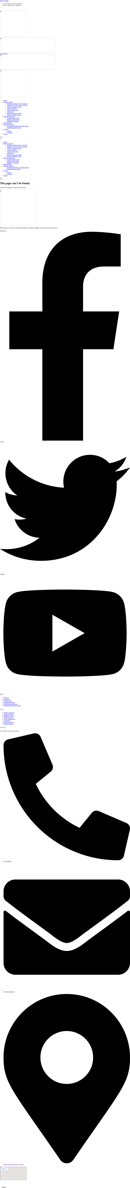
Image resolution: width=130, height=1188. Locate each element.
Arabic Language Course (14, 107)
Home (5, 100)
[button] (65, 1187)
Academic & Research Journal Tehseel (18, 126)
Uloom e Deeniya (12, 108)
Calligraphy (10, 112)
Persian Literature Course (14, 115)
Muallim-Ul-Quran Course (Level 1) (17, 105)
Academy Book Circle (13, 118)
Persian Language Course (14, 113)
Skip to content (4, 1)
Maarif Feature (8, 123)
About (9, 131)
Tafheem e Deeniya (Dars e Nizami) (17, 104)
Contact (6, 129)
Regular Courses (8, 102)
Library (6, 134)
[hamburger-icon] (0, 139)
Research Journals (9, 124)
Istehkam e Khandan (13, 121)
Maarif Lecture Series (13, 119)
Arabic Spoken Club (13, 110)
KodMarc (78, 1184)
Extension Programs (9, 116)
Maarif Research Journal (14, 127)
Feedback (9, 132)
